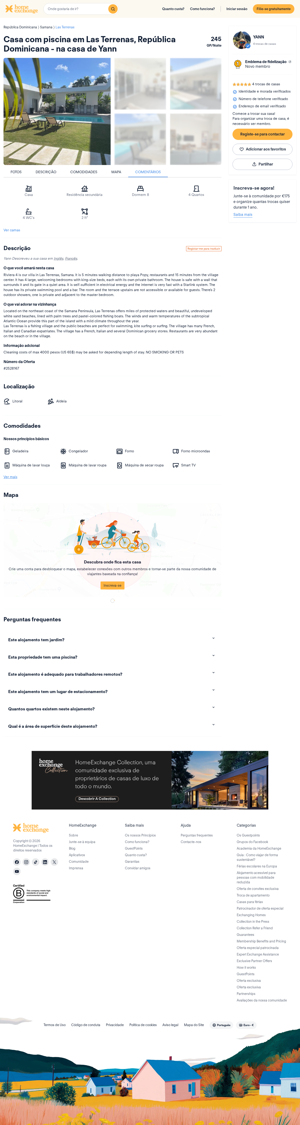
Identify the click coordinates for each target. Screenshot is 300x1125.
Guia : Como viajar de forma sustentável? (257, 857)
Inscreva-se (112, 585)
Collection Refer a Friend (255, 928)
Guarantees (245, 935)
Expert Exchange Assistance (258, 954)
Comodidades (83, 172)
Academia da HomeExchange (259, 848)
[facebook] (17, 862)
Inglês (58, 258)
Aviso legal (170, 1025)
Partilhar (266, 164)
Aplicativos (77, 855)
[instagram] (26, 862)
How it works (246, 967)
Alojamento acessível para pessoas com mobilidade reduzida (256, 877)
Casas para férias (250, 902)
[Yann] (241, 40)
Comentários (148, 172)
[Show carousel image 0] (57, 111)
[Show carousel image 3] (140, 139)
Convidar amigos (137, 868)
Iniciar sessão (236, 9)
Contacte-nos (191, 842)
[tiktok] (35, 862)
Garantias (132, 861)
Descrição (46, 172)
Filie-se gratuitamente (274, 9)
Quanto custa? (173, 9)
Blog (72, 848)
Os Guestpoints (248, 835)
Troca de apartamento (253, 895)
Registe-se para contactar (262, 134)
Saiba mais (242, 214)
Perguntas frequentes (197, 835)
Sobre (73, 835)
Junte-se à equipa (82, 842)
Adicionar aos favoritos (266, 149)
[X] (54, 862)
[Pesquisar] (113, 9)
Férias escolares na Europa (257, 866)
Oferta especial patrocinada (258, 948)
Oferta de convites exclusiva (258, 889)
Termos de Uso (55, 1025)
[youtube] (17, 871)
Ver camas (12, 230)
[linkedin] (45, 862)
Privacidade (115, 1025)
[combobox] (81, 9)
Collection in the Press (253, 921)
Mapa (116, 172)
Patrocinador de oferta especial (260, 908)
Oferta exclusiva (249, 980)
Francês (71, 258)
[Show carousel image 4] (196, 139)
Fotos (16, 172)
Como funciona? (202, 9)
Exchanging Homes (251, 915)
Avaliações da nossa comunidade (262, 1000)
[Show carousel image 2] (196, 84)
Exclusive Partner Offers (254, 961)
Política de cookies (143, 1025)
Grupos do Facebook (252, 842)
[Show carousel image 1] (140, 84)
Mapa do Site (194, 1025)
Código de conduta (85, 1025)
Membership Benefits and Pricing (261, 941)
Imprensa (76, 868)
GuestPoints (134, 848)
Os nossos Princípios (140, 835)
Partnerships (246, 994)
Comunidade (79, 861)
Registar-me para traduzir (204, 248)
